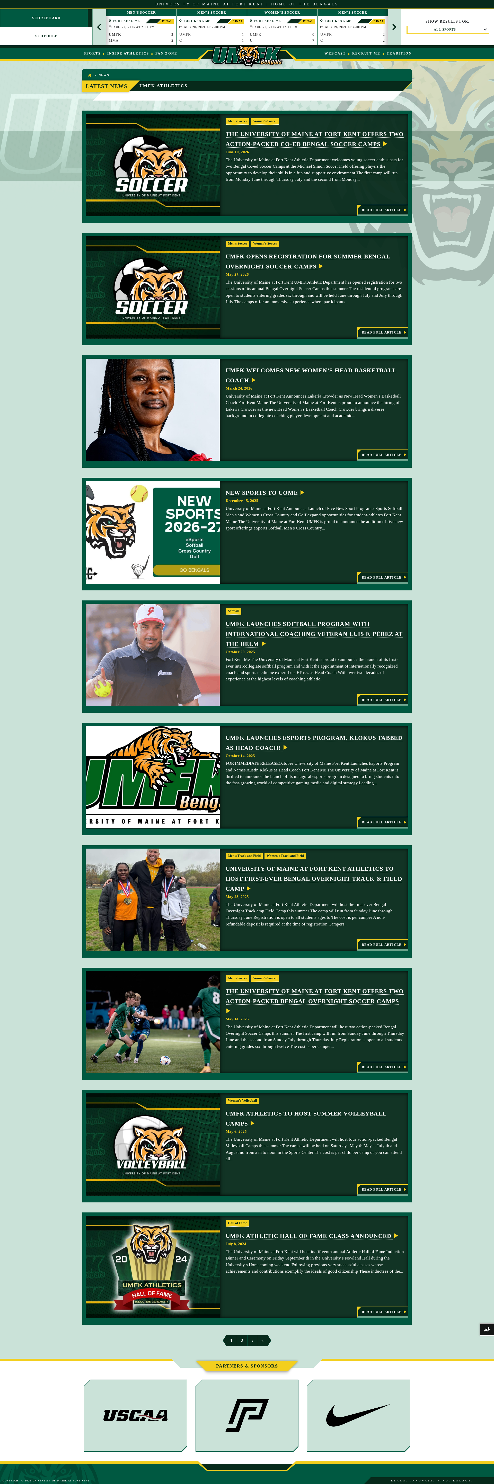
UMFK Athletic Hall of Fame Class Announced (309, 1236)
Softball (233, 611)
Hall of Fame (237, 1223)
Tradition (399, 53)
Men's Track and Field (244, 856)
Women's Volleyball (242, 1100)
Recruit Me (366, 53)
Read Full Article (381, 212)
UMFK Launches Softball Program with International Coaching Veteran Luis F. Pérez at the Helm (314, 634)
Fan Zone (166, 53)
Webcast (335, 53)
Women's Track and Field (285, 856)
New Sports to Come (263, 493)
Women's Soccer (265, 121)
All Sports (445, 29)
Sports (92, 53)
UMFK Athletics (163, 85)
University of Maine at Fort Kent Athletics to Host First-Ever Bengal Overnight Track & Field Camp (314, 879)
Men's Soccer (237, 121)
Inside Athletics (128, 53)
